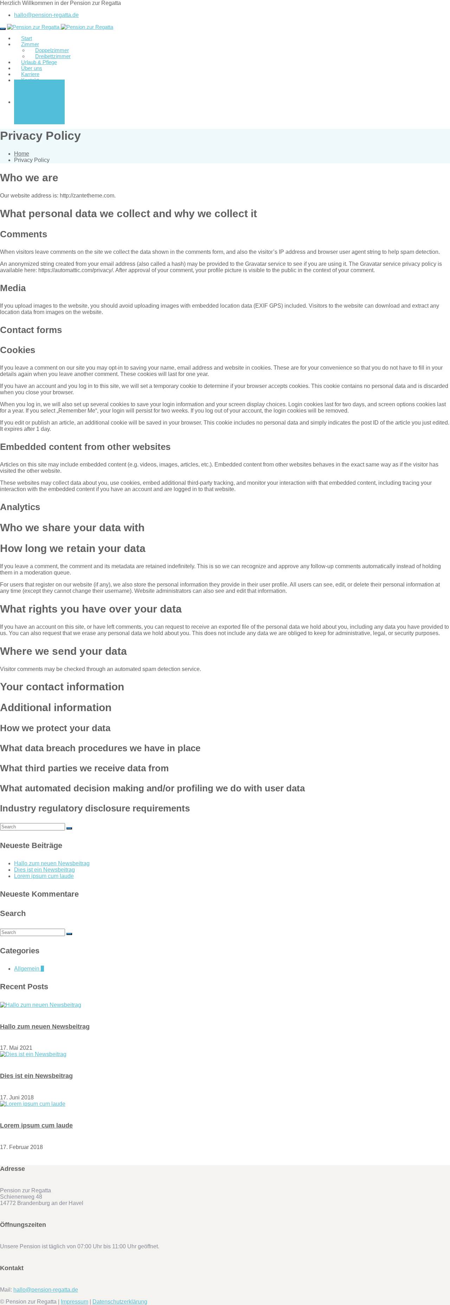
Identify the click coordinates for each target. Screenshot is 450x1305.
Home (21, 154)
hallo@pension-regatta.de (46, 15)
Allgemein (29, 969)
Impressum (74, 1302)
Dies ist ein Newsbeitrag (44, 870)
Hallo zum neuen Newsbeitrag (52, 863)
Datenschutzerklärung (119, 1302)
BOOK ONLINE (39, 102)
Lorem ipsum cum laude (44, 876)
